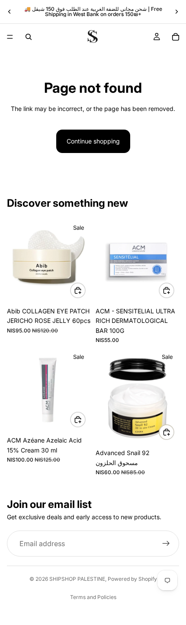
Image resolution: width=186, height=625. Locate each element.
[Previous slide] (9, 11)
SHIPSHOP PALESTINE (77, 579)
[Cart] (175, 36)
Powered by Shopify (132, 579)
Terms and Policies (93, 597)
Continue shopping (93, 141)
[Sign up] (166, 543)
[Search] (28, 36)
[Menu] (10, 37)
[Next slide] (176, 11)
